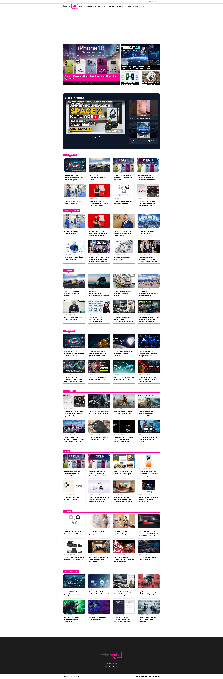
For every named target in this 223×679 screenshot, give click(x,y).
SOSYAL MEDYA (132, 6)
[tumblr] (117, 666)
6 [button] (91, 82)
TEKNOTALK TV (121, 6)
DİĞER (141, 6)
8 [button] (98, 82)
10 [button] (106, 82)
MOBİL (81, 6)
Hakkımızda (144, 676)
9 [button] (102, 82)
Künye (138, 676)
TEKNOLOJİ (89, 6)
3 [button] (80, 82)
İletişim (151, 676)
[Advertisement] (111, 28)
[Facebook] (106, 666)
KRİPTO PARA (107, 6)
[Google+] (113, 666)
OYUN (114, 6)
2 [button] (76, 82)
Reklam (157, 676)
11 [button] (109, 82)
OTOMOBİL (98, 6)
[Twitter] (109, 666)
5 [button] (87, 82)
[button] (65, 62)
